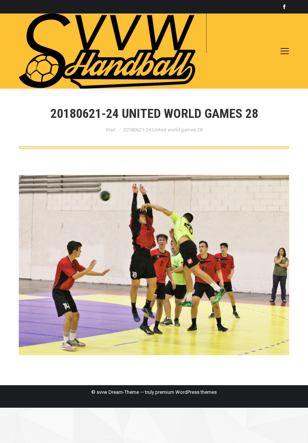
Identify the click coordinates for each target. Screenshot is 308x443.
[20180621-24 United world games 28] (154, 265)
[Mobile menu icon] (284, 51)
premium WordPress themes (186, 392)
